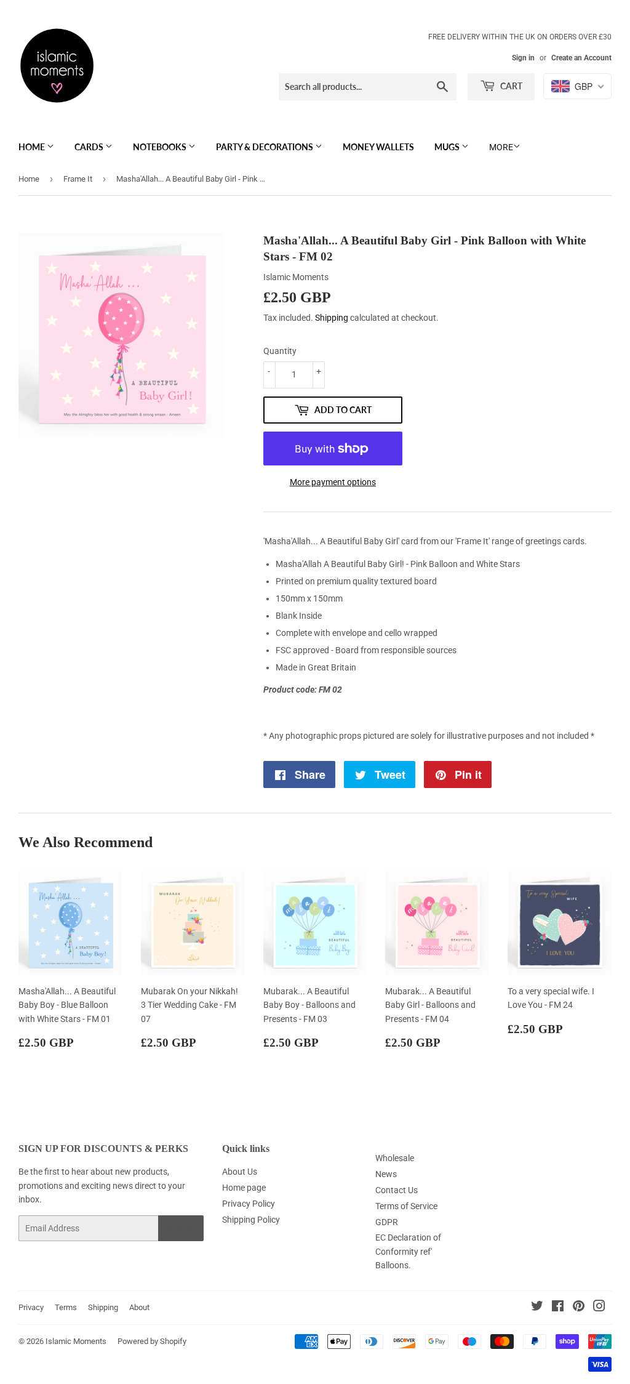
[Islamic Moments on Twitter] (537, 1308)
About (139, 1307)
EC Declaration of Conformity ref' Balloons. (408, 1251)
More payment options (333, 482)
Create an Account (581, 58)
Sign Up (181, 1228)
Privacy (31, 1307)
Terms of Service (406, 1206)
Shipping (331, 318)
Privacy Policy (248, 1204)
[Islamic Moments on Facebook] (557, 1308)
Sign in (523, 58)
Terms (66, 1307)
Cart (510, 86)
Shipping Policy (251, 1220)
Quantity (280, 351)
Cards (89, 147)
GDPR (386, 1222)
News (386, 1174)
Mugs (447, 147)
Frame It (77, 178)
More (501, 147)
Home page (244, 1188)
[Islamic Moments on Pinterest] (578, 1308)
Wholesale (394, 1158)
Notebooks (160, 147)
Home (32, 147)
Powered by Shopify (152, 1341)
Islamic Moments (76, 1341)
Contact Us (396, 1190)
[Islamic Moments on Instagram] (599, 1308)
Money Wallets (378, 147)
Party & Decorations (265, 147)
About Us (239, 1172)
